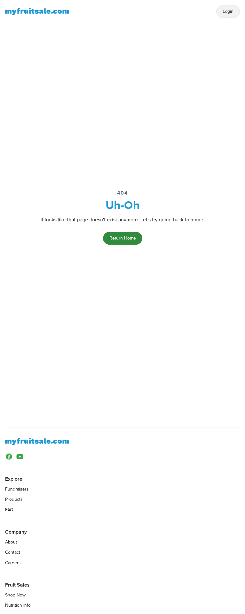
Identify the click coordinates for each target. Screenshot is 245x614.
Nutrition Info (18, 605)
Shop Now (15, 595)
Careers (13, 563)
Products (14, 499)
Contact (12, 552)
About (11, 542)
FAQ (9, 510)
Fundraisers (17, 489)
